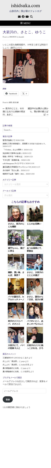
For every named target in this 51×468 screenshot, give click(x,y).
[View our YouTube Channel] (27, 17)
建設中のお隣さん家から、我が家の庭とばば (38, 111)
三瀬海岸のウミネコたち (12, 357)
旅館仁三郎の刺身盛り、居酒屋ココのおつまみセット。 (25, 143)
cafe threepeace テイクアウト (14, 163)
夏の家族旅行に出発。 (11, 368)
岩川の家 (16, 102)
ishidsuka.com (25, 5)
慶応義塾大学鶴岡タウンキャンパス (17, 167)
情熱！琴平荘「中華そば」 (13, 156)
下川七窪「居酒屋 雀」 (12, 160)
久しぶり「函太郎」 (11, 361)
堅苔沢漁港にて (9, 140)
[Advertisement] (25, 437)
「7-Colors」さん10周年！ (13, 149)
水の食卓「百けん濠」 (11, 170)
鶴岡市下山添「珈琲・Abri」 (14, 174)
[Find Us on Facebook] (23, 17)
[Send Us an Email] (19, 17)
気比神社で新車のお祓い (12, 153)
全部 (10, 102)
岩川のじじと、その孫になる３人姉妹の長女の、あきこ (14, 111)
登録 (8, 399)
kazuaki (21, 37)
